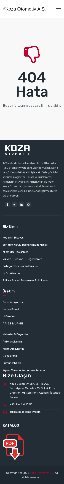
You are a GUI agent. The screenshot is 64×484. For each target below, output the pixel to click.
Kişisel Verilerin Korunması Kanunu (24, 370)
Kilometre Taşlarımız (15, 252)
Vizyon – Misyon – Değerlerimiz (22, 259)
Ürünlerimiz (10, 316)
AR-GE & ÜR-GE (13, 323)
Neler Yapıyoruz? (13, 302)
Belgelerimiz (10, 356)
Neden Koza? (11, 309)
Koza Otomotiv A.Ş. (42, 473)
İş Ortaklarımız (11, 273)
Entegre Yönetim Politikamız (20, 266)
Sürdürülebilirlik (12, 363)
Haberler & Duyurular (15, 334)
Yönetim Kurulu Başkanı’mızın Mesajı (25, 244)
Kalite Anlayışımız (13, 348)
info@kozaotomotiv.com (25, 411)
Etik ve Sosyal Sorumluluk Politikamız (25, 280)
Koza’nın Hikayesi (13, 237)
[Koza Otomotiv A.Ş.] (24, 9)
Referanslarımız (12, 341)
